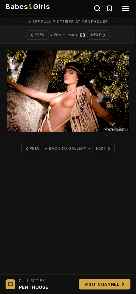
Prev (39, 35)
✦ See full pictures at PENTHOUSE (68, 22)
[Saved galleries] (109, 8)
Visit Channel (102, 284)
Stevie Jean (64, 35)
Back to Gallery (67, 148)
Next (96, 35)
